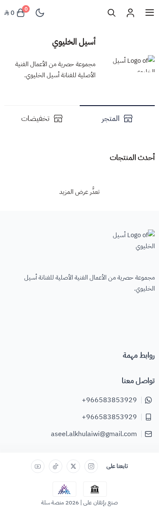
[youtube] (38, 466)
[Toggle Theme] (40, 13)
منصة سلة (52, 502)
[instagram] (91, 466)
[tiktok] (55, 466)
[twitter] (73, 466)
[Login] (130, 13)
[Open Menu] (150, 13)
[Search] (111, 13)
